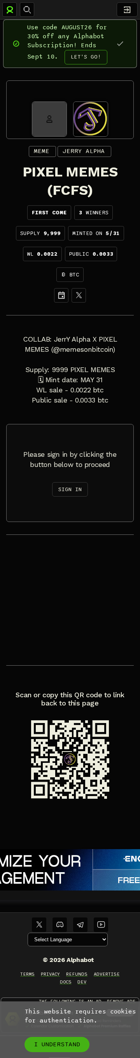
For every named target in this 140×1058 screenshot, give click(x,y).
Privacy (50, 974)
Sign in (70, 489)
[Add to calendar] (61, 295)
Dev (81, 982)
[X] (79, 295)
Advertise (107, 974)
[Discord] (59, 924)
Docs (66, 982)
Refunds (77, 974)
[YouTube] (101, 924)
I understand (57, 1044)
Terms (27, 974)
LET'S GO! (86, 56)
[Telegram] (80, 924)
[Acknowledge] (120, 43)
